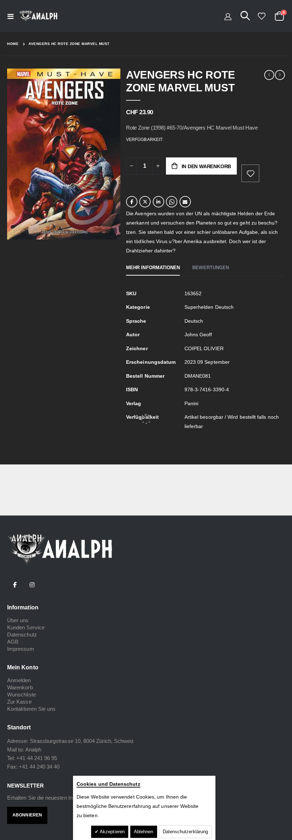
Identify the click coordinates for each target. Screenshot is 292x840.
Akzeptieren (112, 831)
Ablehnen (143, 831)
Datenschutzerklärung (185, 831)
